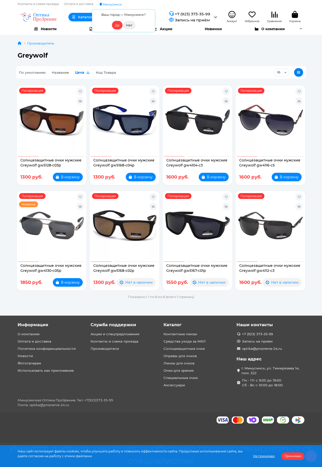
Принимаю (292, 456)
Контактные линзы (180, 334)
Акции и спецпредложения (115, 334)
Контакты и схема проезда (38, 4)
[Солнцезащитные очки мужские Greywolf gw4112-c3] (270, 225)
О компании (273, 29)
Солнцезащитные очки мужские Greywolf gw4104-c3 (196, 162)
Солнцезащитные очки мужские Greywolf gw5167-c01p (196, 268)
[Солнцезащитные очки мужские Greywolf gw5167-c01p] (197, 225)
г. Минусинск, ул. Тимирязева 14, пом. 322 (270, 370)
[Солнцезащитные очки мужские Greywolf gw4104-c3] (197, 120)
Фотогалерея (29, 363)
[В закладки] (80, 91)
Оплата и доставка (78, 4)
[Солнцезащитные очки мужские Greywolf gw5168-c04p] (124, 120)
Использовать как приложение (46, 370)
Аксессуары (174, 385)
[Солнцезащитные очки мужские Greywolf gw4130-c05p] (51, 225)
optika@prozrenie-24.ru (262, 349)
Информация (33, 324)
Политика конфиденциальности (47, 349)
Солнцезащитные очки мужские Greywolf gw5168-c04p (123, 162)
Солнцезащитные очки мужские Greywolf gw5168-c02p (123, 268)
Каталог (173, 324)
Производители (105, 349)
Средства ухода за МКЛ (185, 341)
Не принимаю (264, 456)
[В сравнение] (80, 101)
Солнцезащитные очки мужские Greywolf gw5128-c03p (51, 162)
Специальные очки (181, 378)
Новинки (213, 29)
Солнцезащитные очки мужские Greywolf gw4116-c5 (269, 162)
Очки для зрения (179, 370)
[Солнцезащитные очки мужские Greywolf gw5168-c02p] (124, 225)
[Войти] (231, 14)
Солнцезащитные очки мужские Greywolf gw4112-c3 (269, 268)
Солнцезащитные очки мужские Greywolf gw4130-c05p (51, 268)
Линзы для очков (179, 363)
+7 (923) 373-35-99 (192, 14)
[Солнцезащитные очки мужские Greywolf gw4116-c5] (270, 120)
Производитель (40, 43)
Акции (166, 29)
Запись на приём (192, 20)
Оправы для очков (180, 356)
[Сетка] (298, 72)
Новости (49, 29)
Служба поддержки (113, 324)
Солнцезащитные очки (184, 349)
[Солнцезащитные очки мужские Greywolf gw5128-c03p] (51, 120)
